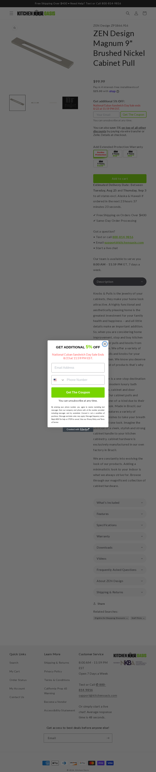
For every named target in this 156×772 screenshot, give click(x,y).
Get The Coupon (78, 392)
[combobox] (58, 379)
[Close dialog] (104, 344)
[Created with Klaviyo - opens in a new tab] (78, 429)
